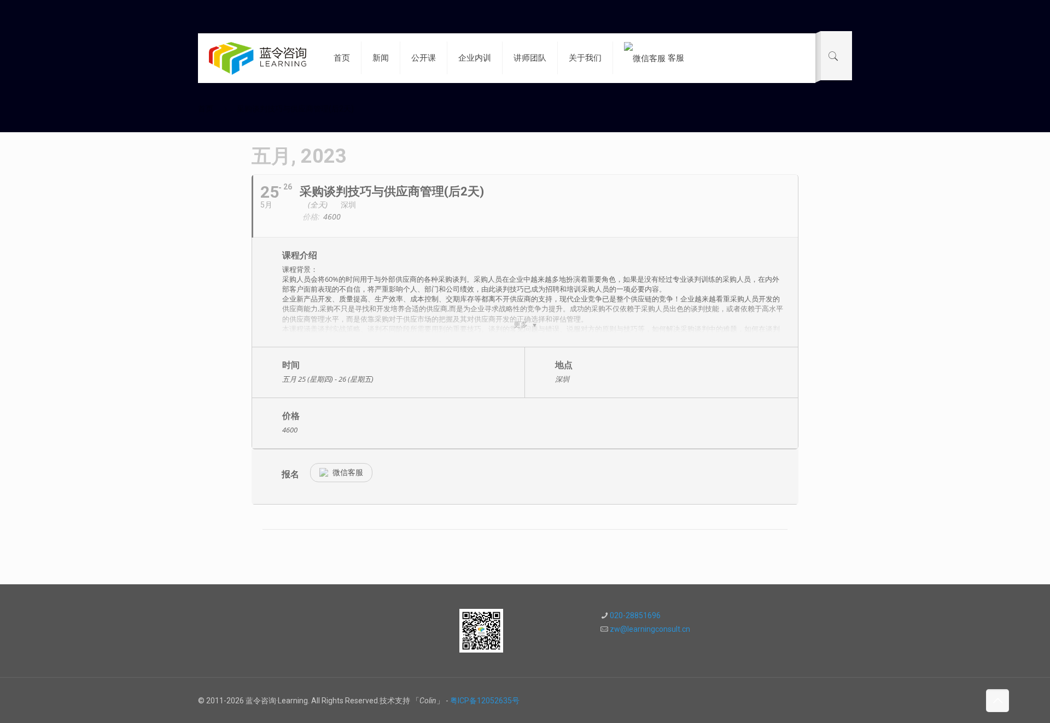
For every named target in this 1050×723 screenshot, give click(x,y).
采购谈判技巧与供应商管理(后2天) (295, 108)
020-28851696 (635, 615)
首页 (205, 108)
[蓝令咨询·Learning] (257, 57)
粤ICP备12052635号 (485, 700)
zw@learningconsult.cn (650, 629)
